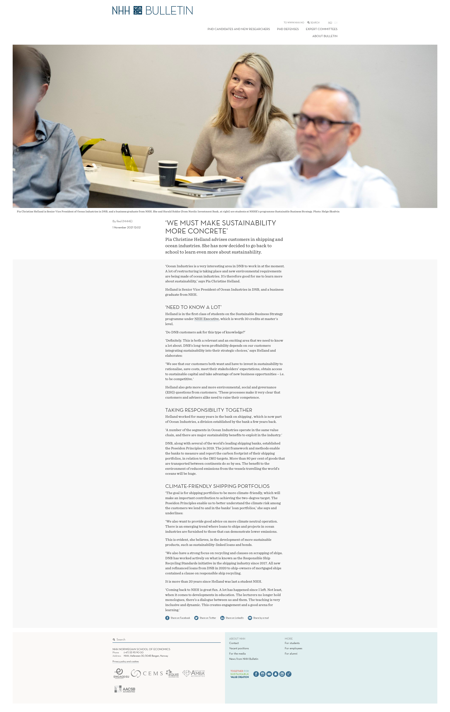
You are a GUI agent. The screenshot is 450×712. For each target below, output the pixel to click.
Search (213, 638)
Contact (234, 643)
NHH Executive (206, 319)
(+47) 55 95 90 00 (133, 652)
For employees (293, 648)
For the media (237, 653)
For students (292, 643)
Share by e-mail (261, 617)
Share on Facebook (180, 617)
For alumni (291, 653)
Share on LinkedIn (235, 617)
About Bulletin (325, 36)
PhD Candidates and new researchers (239, 29)
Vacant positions (239, 648)
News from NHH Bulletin (243, 658)
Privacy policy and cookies (125, 661)
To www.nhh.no (294, 22)
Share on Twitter (208, 617)
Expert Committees (322, 29)
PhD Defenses (288, 29)
